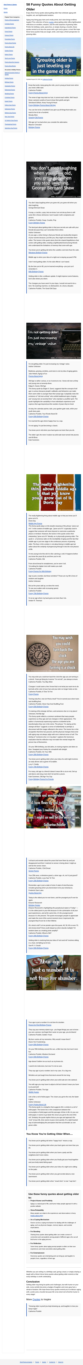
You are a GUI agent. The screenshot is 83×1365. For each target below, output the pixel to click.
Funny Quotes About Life (37, 1104)
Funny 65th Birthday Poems (38, 706)
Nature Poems (9, 54)
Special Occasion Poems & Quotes (12, 73)
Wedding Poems (9, 93)
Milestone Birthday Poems (38, 252)
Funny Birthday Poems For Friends (41, 779)
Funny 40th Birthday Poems (38, 936)
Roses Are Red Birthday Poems (40, 1025)
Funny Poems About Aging (38, 93)
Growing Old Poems (36, 117)
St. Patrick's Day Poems (11, 120)
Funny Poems (8, 31)
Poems (5, 8)
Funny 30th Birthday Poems (38, 754)
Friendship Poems (10, 39)
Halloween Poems (10, 109)
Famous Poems (9, 35)
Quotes (6, 12)
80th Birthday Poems (36, 271)
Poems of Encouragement (12, 20)
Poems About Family (10, 43)
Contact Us (52, 1362)
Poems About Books (10, 66)
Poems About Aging (36, 376)
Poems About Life (9, 47)
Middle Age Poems (35, 523)
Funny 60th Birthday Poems (38, 416)
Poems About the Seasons (12, 62)
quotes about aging (36, 1215)
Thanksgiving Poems (10, 124)
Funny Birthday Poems (37, 223)
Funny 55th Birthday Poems (38, 1057)
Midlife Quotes (34, 1092)
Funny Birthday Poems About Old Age (42, 105)
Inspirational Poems (10, 27)
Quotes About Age (35, 893)
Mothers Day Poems (10, 112)
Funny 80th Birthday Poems (38, 1044)
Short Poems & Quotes (10, 4)
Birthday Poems (9, 82)
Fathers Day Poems (10, 105)
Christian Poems (9, 24)
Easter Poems (8, 101)
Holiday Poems (9, 78)
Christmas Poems (9, 97)
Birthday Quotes (34, 905)
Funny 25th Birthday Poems (38, 881)
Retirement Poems (10, 89)
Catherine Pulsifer (47, 79)
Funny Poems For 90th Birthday (40, 571)
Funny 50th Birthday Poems (38, 948)
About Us (60, 1362)
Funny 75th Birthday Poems (38, 593)
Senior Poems (34, 871)
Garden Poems (9, 50)
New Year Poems (9, 116)
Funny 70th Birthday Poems (38, 767)
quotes (51, 22)
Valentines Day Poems (11, 128)
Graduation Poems (10, 86)
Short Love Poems (10, 58)
